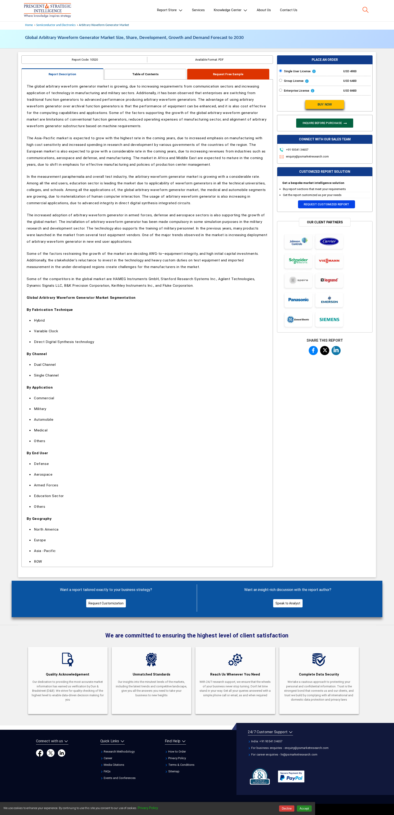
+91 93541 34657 (296, 149)
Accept (304, 808)
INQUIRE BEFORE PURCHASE (322, 123)
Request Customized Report (326, 204)
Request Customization (106, 603)
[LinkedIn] (61, 753)
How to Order (177, 751)
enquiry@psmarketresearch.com (307, 156)
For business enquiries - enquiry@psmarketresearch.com (290, 748)
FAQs (107, 771)
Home (29, 25)
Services (198, 10)
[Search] (365, 9)
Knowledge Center (228, 10)
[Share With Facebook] (313, 350)
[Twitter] (50, 753)
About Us (264, 10)
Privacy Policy (177, 758)
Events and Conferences (119, 778)
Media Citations (113, 764)
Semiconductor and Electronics (55, 25)
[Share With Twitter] (324, 349)
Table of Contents (145, 74)
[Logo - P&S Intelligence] (47, 10)
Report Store (167, 10)
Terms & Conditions (181, 764)
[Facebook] (39, 753)
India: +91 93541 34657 (267, 741)
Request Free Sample (228, 74)
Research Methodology (119, 751)
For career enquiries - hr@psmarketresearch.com (284, 754)
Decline (287, 808)
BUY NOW (325, 104)
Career (107, 758)
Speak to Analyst (287, 603)
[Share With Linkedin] (336, 349)
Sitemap (173, 771)
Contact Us (288, 10)
